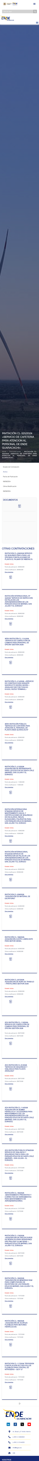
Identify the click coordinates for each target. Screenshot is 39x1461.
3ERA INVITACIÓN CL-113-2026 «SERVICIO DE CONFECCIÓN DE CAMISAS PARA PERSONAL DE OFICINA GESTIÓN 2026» (17, 641)
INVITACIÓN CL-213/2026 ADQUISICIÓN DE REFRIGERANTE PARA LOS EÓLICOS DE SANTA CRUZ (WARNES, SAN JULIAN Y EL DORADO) (19, 770)
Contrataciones (15, 451)
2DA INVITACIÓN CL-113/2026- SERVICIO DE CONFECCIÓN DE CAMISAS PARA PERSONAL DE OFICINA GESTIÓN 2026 (17, 1025)
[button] (34, 3)
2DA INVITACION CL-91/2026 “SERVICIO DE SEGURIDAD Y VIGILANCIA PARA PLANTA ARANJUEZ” (16, 1068)
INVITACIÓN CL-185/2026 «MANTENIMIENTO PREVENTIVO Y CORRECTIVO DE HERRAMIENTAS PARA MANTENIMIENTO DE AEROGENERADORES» (18, 1197)
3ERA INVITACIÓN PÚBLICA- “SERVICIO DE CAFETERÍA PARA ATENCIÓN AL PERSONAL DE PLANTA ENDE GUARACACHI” (17, 727)
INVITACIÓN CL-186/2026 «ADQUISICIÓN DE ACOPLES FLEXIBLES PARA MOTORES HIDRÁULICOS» (16, 1324)
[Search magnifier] (35, 11)
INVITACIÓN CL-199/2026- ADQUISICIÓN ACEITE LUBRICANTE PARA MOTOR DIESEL (19, 939)
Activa (5, 472)
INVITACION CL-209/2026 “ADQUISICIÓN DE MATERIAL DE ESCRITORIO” (17, 896)
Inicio (4, 451)
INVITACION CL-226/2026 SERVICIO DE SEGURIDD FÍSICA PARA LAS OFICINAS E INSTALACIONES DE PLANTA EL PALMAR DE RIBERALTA (19, 556)
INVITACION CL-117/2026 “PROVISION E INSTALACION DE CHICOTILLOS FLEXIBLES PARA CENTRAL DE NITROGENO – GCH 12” (19, 1366)
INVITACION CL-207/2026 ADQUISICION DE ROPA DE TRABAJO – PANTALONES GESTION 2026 (19, 981)
